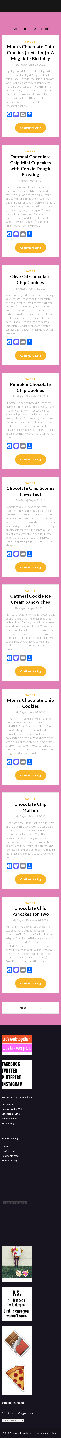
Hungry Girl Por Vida (12, 1108)
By (22, 64)
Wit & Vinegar (9, 1123)
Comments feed (10, 1155)
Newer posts (30, 1007)
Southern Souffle (11, 1113)
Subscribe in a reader (13, 1402)
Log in (5, 1146)
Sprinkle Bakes (9, 1118)
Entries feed (8, 1151)
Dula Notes (7, 1104)
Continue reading (30, 127)
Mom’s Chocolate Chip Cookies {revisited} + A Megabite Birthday (30, 52)
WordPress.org (10, 1160)
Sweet (30, 41)
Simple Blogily (51, 1433)
